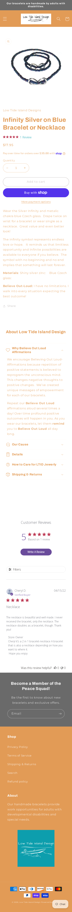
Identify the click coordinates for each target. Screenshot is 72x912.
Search (12, 773)
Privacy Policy (17, 747)
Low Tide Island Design (29, 902)
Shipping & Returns (21, 764)
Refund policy (17, 781)
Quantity (9, 160)
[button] (5, 19)
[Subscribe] (60, 713)
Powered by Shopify (50, 902)
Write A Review (36, 552)
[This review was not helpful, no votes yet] (62, 668)
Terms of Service (19, 755)
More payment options (36, 201)
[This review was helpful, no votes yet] (55, 668)
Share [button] (11, 306)
